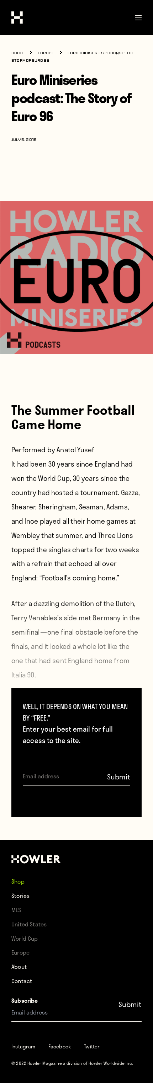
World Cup (24, 938)
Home (17, 53)
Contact (21, 980)
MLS (16, 909)
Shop (18, 881)
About (19, 966)
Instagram (23, 1046)
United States (29, 924)
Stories (20, 895)
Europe (46, 53)
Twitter (92, 1046)
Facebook (59, 1046)
